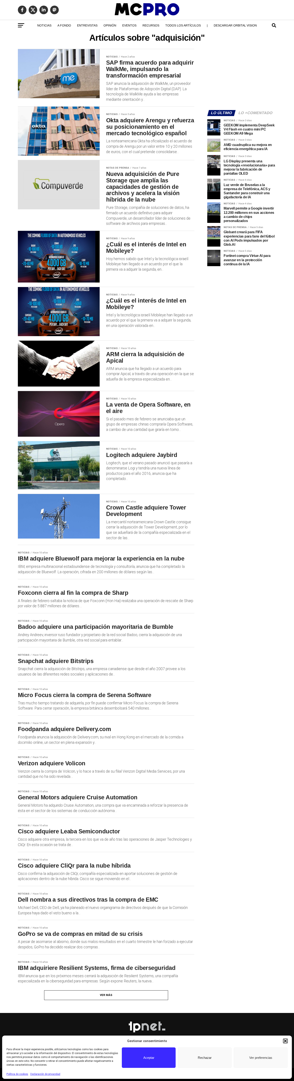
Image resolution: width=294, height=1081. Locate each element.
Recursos (150, 25)
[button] (285, 1041)
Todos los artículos (183, 25)
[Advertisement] (241, 77)
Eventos (129, 25)
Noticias (44, 25)
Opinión (110, 25)
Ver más (106, 995)
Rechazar (205, 1057)
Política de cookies (17, 1074)
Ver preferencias (260, 1057)
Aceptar (148, 1057)
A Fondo (64, 25)
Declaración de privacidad (45, 1074)
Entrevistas (87, 25)
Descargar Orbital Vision (235, 25)
